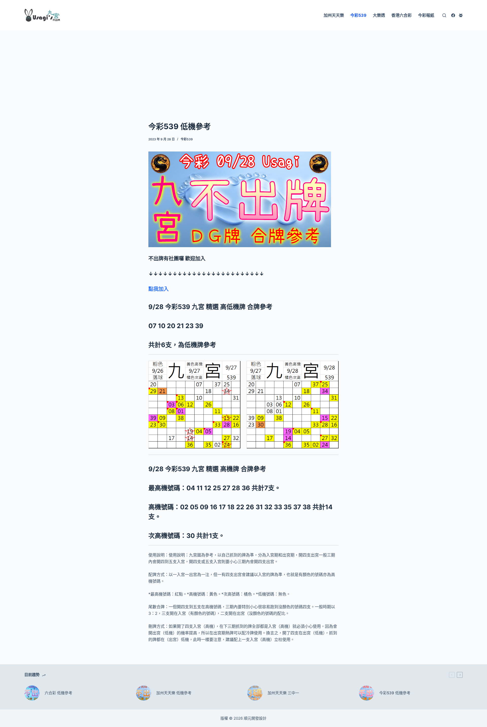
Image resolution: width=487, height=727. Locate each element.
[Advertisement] (243, 68)
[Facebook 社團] (461, 15)
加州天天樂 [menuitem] (334, 15)
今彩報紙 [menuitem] (426, 15)
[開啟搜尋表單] (444, 15)
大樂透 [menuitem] (379, 15)
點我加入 (158, 289)
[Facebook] (453, 15)
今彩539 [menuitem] (358, 15)
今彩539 (187, 139)
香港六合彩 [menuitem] (401, 15)
